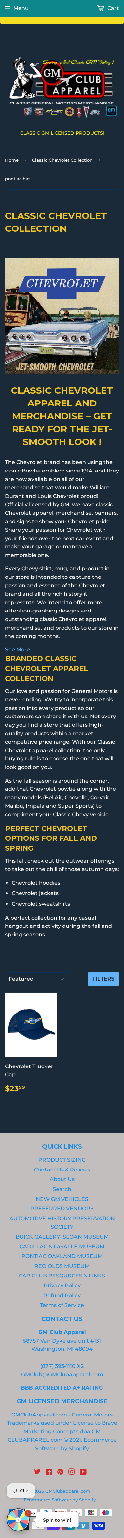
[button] (18, 1519)
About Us (62, 1179)
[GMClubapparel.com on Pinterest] (60, 1472)
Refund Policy (62, 1295)
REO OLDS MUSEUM (62, 1266)
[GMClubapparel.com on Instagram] (71, 1472)
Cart (112, 8)
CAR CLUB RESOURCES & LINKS (62, 1276)
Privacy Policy (62, 1285)
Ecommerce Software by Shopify (60, 1499)
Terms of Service (62, 1305)
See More (17, 650)
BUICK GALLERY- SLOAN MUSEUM (62, 1237)
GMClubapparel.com (67, 1491)
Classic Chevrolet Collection (62, 160)
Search (62, 1189)
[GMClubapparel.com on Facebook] (48, 1472)
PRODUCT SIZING (62, 1160)
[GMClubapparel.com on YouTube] (83, 1472)
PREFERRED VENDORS (62, 1209)
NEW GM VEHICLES (62, 1199)
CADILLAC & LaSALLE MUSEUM (62, 1246)
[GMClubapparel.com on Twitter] (37, 1472)
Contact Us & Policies (62, 1170)
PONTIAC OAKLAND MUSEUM (62, 1256)
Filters (103, 979)
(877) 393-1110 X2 (62, 1366)
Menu (21, 8)
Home (12, 160)
